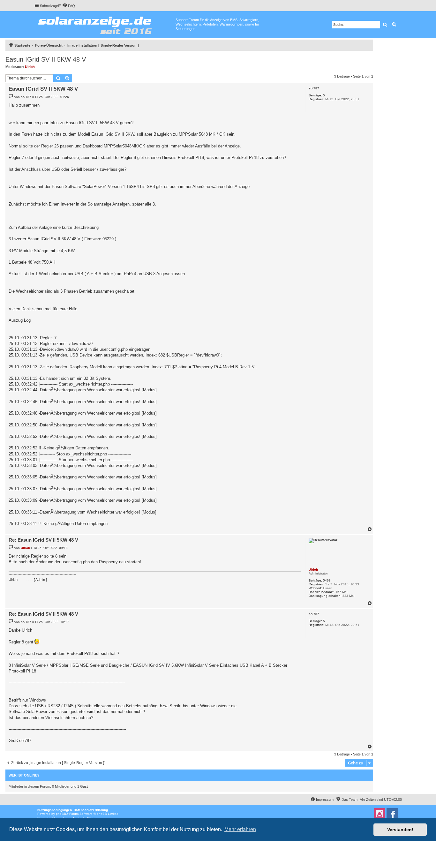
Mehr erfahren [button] (240, 829)
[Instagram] (379, 814)
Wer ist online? (24, 775)
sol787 (314, 88)
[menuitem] (68, 6)
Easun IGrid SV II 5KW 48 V (45, 59)
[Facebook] (392, 814)
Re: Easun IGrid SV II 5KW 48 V (43, 540)
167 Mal (341, 592)
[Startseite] (105, 24)
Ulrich (30, 67)
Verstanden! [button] (400, 829)
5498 (327, 580)
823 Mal (348, 595)
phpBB (61, 813)
